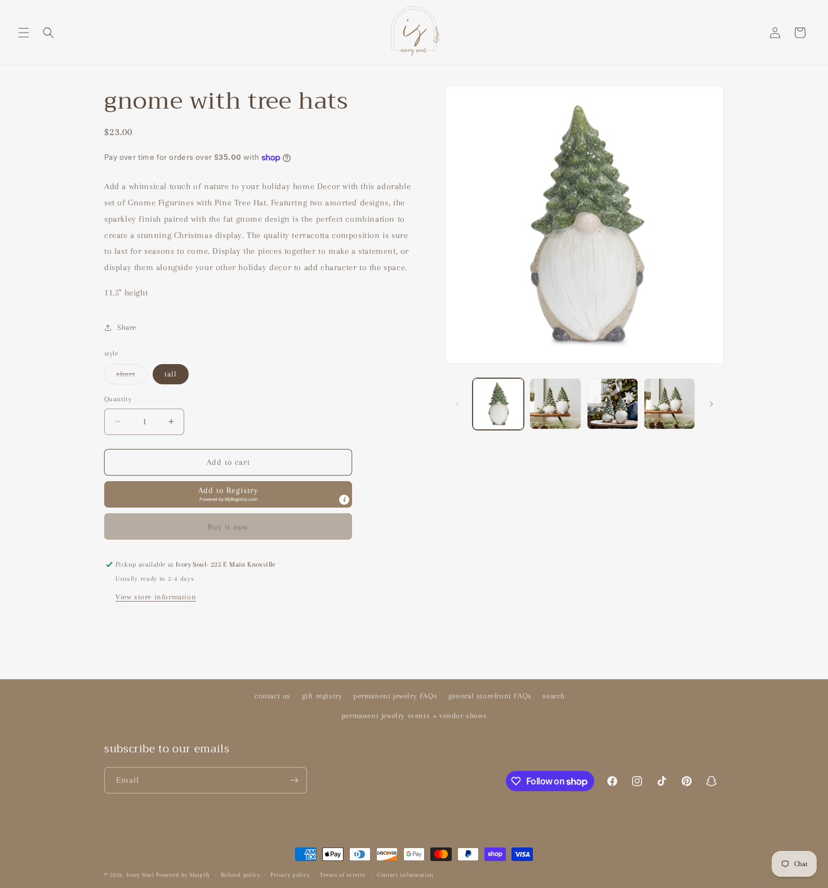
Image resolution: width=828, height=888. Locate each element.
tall (170, 374)
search (553, 696)
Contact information (405, 874)
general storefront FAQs (490, 696)
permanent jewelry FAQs (395, 696)
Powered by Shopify (183, 874)
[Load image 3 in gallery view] (612, 403)
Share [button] (126, 327)
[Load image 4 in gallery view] (669, 403)
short (131, 376)
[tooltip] (344, 500)
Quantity (117, 399)
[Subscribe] (294, 780)
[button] (23, 32)
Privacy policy (289, 874)
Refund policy (240, 874)
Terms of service (343, 874)
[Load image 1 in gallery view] (498, 403)
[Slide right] (711, 404)
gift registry (322, 696)
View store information (155, 597)
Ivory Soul (140, 874)
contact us (273, 696)
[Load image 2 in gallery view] (555, 403)
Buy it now (228, 526)
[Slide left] (457, 404)
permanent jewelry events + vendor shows (414, 715)
